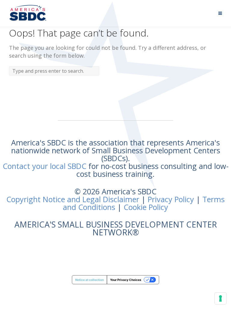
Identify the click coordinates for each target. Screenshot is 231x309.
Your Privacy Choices (125, 280)
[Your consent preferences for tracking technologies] (220, 298)
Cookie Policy (146, 207)
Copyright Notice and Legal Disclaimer (72, 199)
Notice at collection (89, 280)
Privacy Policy (171, 199)
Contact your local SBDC (44, 166)
